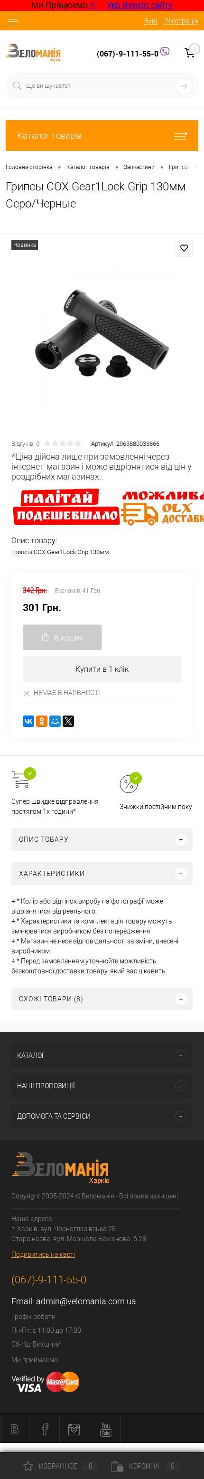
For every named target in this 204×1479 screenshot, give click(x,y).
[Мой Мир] (55, 721)
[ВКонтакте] (28, 721)
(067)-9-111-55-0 (128, 53)
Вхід (150, 21)
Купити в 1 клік (102, 669)
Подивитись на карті (43, 1254)
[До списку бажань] (184, 248)
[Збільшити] (102, 333)
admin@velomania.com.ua (86, 1301)
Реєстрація (181, 21)
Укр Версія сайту (140, 5)
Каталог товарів (49, 136)
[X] (68, 721)
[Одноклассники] (41, 721)
